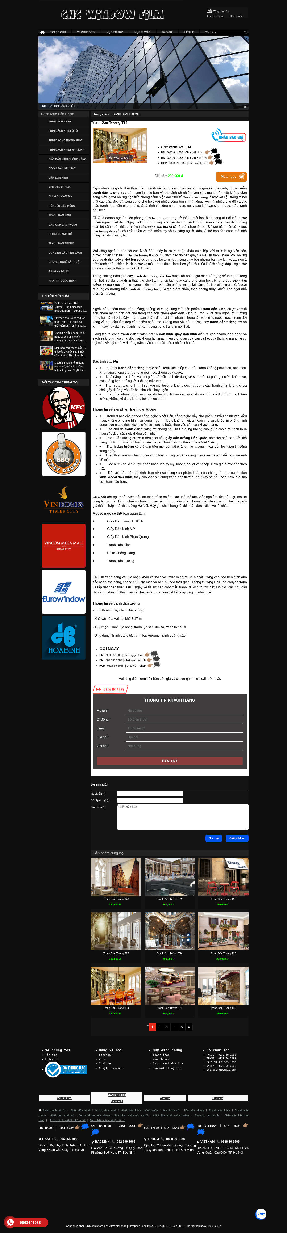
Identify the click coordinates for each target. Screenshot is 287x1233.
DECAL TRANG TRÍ (60, 234)
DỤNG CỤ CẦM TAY (60, 196)
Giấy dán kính (80, 1110)
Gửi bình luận (237, 838)
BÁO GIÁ (167, 32)
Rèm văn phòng (194, 1110)
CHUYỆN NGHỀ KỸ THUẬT (65, 262)
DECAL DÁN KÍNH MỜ (62, 168)
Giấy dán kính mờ (62, 1115)
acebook (117, 1101)
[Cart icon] (209, 10)
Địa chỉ (103, 737)
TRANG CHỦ (58, 32)
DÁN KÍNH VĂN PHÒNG (63, 224)
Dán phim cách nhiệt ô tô (107, 1120)
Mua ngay (228, 176)
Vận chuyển (161, 1059)
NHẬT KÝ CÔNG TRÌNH (62, 280)
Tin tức (51, 1054)
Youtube (105, 1063)
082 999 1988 (114, 660)
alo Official (64, 1098)
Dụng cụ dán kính (207, 1115)
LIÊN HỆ (189, 32)
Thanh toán (161, 1054)
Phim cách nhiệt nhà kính (68, 1120)
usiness (217, 1098)
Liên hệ (51, 1059)
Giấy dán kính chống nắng (139, 1110)
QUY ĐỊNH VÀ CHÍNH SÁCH (65, 252)
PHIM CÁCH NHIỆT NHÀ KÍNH (66, 149)
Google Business (111, 1068)
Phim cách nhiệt (53, 1110)
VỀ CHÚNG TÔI (86, 32)
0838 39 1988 (230, 1141)
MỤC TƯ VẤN (142, 32)
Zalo (102, 1059)
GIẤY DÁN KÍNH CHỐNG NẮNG (67, 159)
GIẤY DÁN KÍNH (58, 177)
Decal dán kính (106, 1110)
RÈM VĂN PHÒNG (59, 187)
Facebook (105, 1054)
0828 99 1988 (115, 665)
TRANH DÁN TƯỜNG (61, 243)
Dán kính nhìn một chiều (132, 1115)
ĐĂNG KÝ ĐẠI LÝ (59, 271)
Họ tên (103, 710)
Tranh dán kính (219, 1110)
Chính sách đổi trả (168, 1063)
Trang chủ (100, 114)
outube (165, 1098)
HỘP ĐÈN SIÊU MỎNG (62, 206)
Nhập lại (214, 838)
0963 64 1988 (113, 655)
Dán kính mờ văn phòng (94, 1115)
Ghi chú (102, 745)
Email (101, 728)
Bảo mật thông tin (167, 1068)
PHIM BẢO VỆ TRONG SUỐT (65, 140)
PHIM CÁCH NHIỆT (60, 121)
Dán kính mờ (171, 1110)
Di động (104, 719)
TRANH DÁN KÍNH (60, 215)
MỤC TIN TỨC (115, 32)
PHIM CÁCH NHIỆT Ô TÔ (63, 131)
